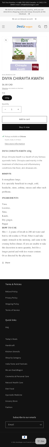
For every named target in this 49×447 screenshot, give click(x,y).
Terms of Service (12, 310)
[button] (3, 27)
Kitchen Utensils (12, 351)
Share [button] (7, 262)
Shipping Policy (12, 304)
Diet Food (9, 388)
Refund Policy (11, 291)
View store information (15, 143)
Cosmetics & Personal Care (17, 376)
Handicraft (10, 345)
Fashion (8, 407)
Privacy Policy (11, 297)
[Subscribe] (40, 424)
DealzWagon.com (21, 442)
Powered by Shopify (32, 442)
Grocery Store (11, 401)
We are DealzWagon (14, 370)
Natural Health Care (14, 382)
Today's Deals (11, 339)
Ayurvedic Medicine (13, 395)
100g (7, 98)
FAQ (7, 327)
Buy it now (24, 127)
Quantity (5, 104)
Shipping (5, 88)
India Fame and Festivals (16, 364)
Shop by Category (13, 357)
